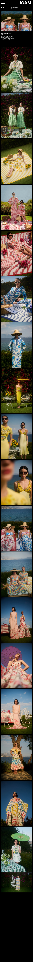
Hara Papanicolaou (9, 38)
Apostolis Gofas (8, 37)
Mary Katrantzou (6, 33)
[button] (3, 3)
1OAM (25, 2)
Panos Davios (10, 36)
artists (2, 7)
